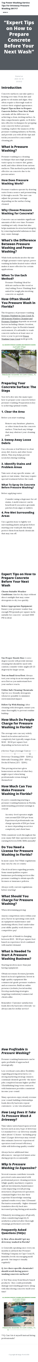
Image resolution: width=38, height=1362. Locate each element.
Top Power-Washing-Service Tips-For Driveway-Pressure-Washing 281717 (16, 5)
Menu (5, 12)
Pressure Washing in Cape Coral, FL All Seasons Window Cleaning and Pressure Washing (17, 318)
